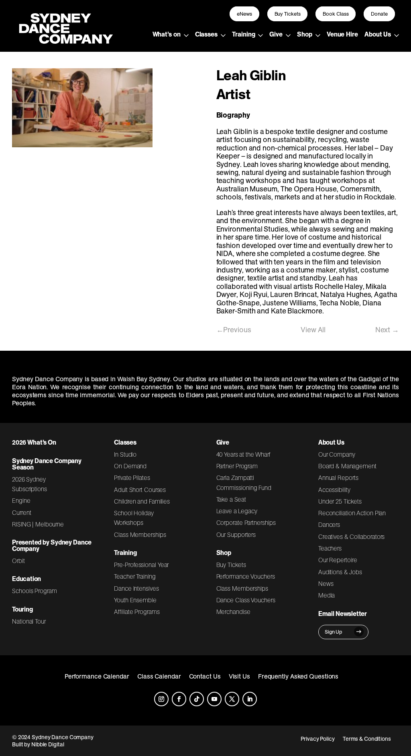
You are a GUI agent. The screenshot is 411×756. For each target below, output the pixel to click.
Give (276, 34)
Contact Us (205, 676)
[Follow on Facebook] (179, 699)
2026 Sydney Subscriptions (29, 484)
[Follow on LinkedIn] (249, 699)
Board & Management (347, 466)
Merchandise (233, 612)
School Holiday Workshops (134, 517)
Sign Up (333, 631)
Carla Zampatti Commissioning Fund (243, 482)
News (326, 583)
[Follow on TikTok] (196, 699)
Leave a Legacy (236, 511)
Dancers (329, 524)
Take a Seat (231, 499)
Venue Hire (342, 34)
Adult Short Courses (140, 490)
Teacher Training (135, 576)
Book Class (335, 13)
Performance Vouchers (245, 576)
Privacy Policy (318, 738)
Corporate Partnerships (246, 522)
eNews (244, 13)
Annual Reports (338, 478)
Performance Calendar (97, 676)
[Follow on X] (232, 699)
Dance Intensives (136, 588)
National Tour (29, 621)
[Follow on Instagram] (161, 699)
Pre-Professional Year (141, 565)
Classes (206, 34)
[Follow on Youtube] (214, 699)
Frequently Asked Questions (298, 676)
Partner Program (237, 466)
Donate (379, 13)
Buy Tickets (288, 13)
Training (243, 34)
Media (326, 595)
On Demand (130, 466)
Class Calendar (159, 676)
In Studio (125, 454)
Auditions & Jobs (340, 572)
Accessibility (334, 490)
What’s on (167, 34)
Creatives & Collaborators (351, 536)
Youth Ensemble (135, 600)
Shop (304, 34)
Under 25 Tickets (340, 501)
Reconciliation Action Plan (352, 513)
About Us (377, 34)
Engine (21, 500)
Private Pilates (132, 478)
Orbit (18, 561)
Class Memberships (140, 534)
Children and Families (142, 501)
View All (313, 329)
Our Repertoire (337, 560)
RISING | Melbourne (38, 524)
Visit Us (239, 676)
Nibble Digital (47, 744)
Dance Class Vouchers (245, 600)
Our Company (336, 454)
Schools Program (34, 591)
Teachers (330, 548)
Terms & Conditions (367, 738)
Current (21, 512)
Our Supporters (236, 534)
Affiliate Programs (136, 612)
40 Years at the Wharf (243, 454)
